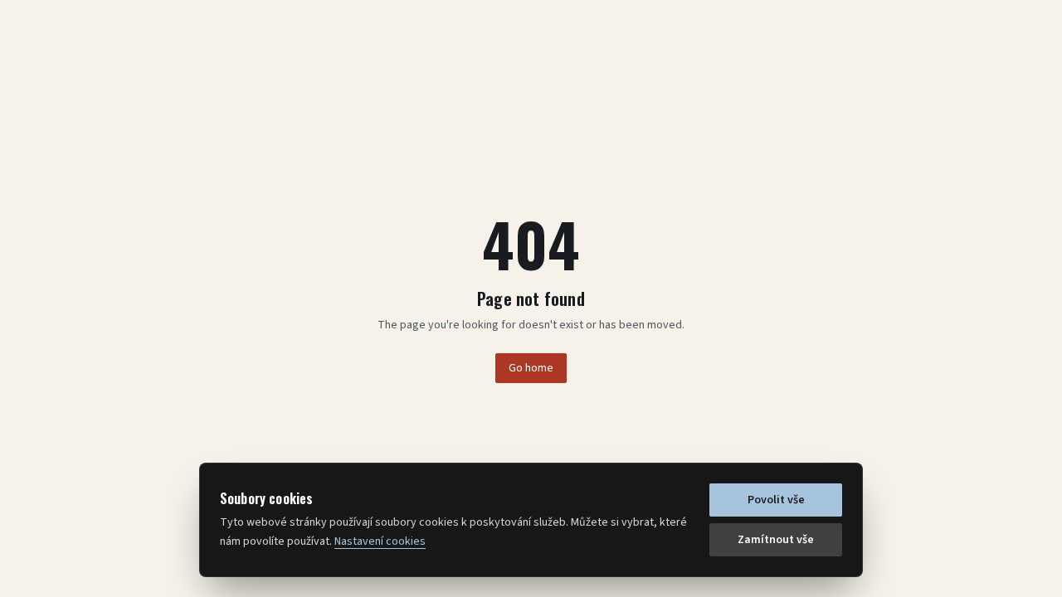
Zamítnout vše (776, 539)
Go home (531, 368)
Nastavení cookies (380, 541)
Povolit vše (776, 500)
